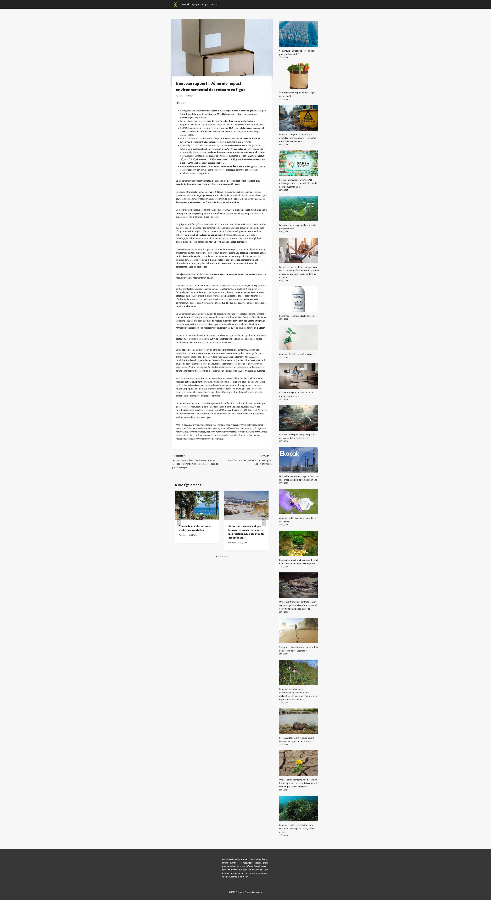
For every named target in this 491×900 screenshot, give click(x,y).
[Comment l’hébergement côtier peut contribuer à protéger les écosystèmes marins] (299, 808)
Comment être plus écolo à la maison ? (296, 354)
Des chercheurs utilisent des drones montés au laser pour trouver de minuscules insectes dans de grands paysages (195, 462)
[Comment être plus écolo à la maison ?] (299, 337)
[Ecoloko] (176, 4)
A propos (196, 4)
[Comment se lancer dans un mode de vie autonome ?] (299, 501)
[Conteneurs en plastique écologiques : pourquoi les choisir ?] (299, 34)
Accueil (185, 4)
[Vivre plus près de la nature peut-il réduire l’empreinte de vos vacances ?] (299, 630)
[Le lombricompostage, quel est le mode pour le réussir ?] (299, 208)
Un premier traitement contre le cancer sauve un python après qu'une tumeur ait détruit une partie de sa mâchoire (298, 605)
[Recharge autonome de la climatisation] (299, 299)
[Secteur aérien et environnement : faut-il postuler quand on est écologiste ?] (299, 543)
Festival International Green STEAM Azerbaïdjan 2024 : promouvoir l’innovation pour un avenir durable (298, 183)
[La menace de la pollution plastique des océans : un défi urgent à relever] (299, 418)
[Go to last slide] (179, 522)
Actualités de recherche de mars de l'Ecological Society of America (250, 460)
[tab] (216, 556)
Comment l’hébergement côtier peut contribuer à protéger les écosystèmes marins (297, 828)
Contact (214, 4)
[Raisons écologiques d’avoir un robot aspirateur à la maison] (299, 376)
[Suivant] (264, 522)
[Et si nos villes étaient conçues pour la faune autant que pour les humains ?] (299, 721)
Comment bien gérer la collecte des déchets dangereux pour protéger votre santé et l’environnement (297, 138)
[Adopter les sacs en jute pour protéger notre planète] (299, 76)
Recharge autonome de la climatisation (297, 316)
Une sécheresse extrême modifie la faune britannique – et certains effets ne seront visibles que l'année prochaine (298, 783)
